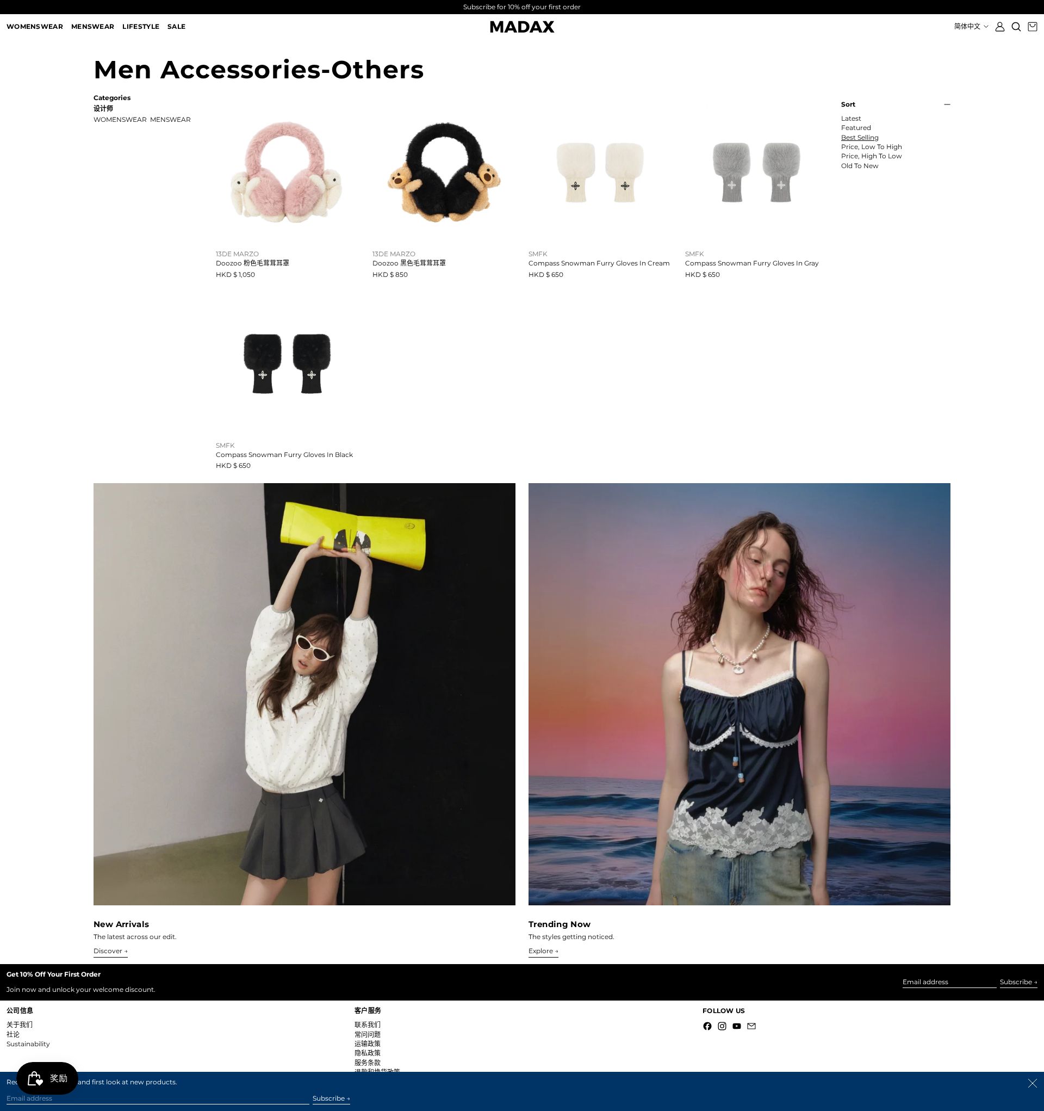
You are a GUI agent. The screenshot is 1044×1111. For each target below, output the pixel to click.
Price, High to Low (871, 156)
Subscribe (1016, 982)
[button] (1016, 26)
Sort (848, 104)
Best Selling (860, 137)
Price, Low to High (871, 147)
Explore (541, 951)
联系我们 (368, 1025)
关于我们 (20, 1025)
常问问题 (368, 1034)
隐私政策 (368, 1053)
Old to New (860, 166)
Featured (856, 128)
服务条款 (368, 1063)
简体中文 (968, 26)
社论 (13, 1034)
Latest (851, 118)
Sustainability (28, 1044)
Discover (108, 951)
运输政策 (368, 1044)
